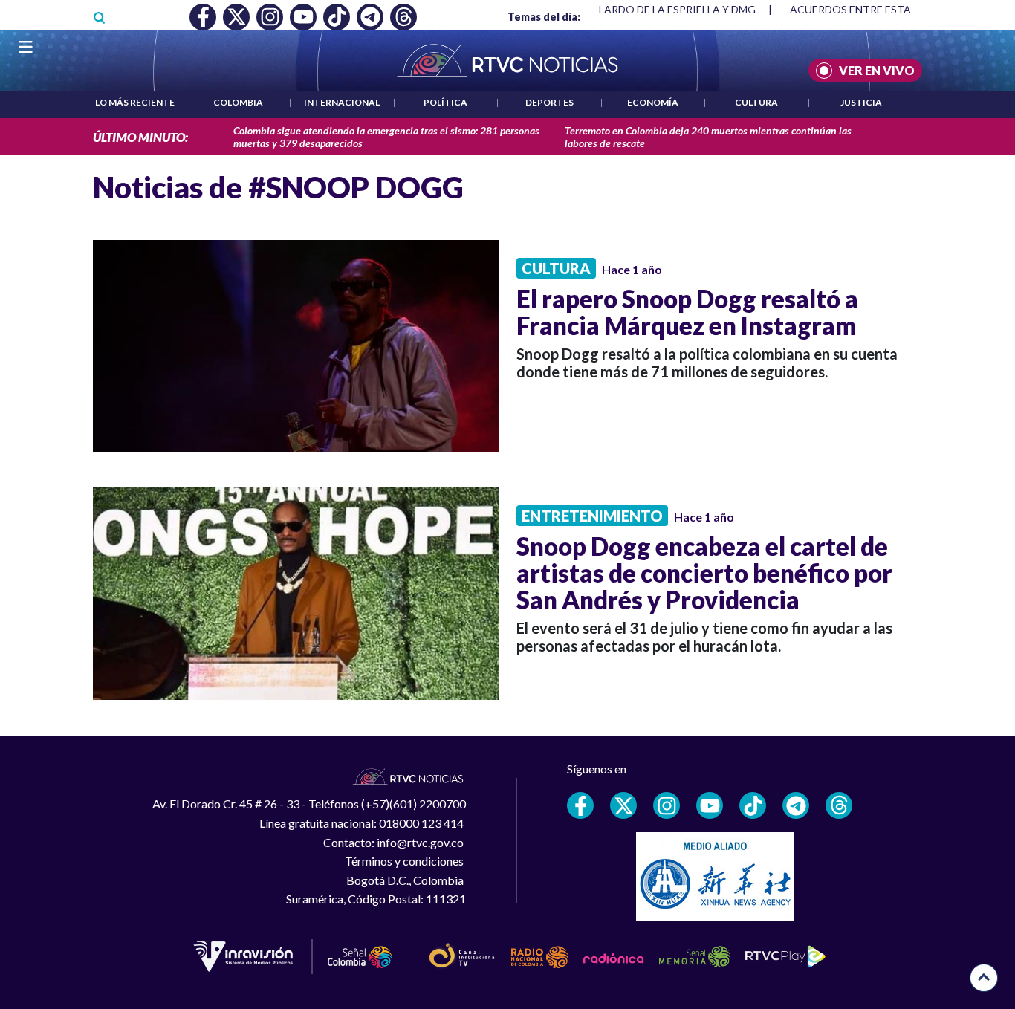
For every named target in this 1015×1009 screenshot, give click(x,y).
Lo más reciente (135, 102)
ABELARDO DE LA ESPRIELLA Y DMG (667, 9)
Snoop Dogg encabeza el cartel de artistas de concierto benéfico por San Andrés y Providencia (704, 572)
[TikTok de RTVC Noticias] (752, 805)
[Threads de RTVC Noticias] (839, 805)
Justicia (861, 102)
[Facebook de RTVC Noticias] (580, 805)
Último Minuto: (140, 137)
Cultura (756, 102)
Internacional (342, 102)
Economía (652, 102)
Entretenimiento (592, 516)
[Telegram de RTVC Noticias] (795, 805)
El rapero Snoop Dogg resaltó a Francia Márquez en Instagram (687, 312)
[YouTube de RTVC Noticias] (709, 805)
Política (445, 102)
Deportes (549, 102)
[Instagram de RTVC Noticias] (666, 805)
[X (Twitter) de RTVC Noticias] (623, 805)
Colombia (238, 102)
